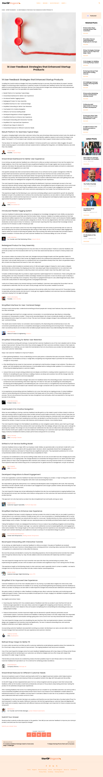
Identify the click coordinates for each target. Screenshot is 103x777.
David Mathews (11, 665)
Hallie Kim (85, 186)
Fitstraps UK (22, 666)
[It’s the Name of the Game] (91, 226)
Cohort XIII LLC (36, 239)
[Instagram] (49, 766)
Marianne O (10, 709)
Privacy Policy (43, 772)
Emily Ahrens (86, 212)
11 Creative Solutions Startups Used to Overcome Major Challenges (18, 744)
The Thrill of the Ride (90, 184)
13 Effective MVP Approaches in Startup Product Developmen (90, 106)
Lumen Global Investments (37, 711)
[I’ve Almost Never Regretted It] (91, 199)
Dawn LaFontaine (12, 297)
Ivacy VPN (32, 574)
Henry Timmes (11, 435)
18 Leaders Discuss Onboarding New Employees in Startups (90, 40)
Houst (18, 403)
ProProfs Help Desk (30, 505)
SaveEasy (50, 772)
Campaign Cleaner (16, 437)
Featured (93, 16)
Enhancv (28, 333)
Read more (85, 33)
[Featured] (88, 15)
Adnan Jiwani (11, 572)
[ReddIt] (44, 734)
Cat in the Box (17, 299)
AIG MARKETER (15, 204)
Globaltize (13, 468)
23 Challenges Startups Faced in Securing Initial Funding (90, 83)
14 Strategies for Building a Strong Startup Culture (91, 62)
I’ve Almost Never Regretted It (89, 209)
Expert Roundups (11, 10)
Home (3, 10)
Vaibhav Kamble (12, 634)
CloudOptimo (14, 636)
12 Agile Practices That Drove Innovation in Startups (90, 128)
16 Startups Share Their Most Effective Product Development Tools (90, 117)
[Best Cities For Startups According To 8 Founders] (91, 148)
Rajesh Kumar (11, 503)
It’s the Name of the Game (90, 235)
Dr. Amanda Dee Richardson (15, 534)
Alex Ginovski (11, 331)
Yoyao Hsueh (11, 151)
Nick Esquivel (11, 466)
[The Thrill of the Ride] (91, 174)
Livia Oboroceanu (12, 401)
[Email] (49, 734)
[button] (99, 3)
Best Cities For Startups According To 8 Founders (91, 158)
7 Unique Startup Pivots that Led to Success (60, 744)
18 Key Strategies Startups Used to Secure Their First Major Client (91, 51)
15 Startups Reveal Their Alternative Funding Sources (90, 72)
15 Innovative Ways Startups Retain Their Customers (89, 29)
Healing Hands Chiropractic (31, 535)
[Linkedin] (39, 734)
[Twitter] (34, 734)
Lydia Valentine (11, 237)
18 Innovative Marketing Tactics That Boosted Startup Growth (90, 94)
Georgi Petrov (11, 203)
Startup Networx (59, 772)
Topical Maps (17, 152)
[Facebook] (29, 734)
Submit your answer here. (9, 726)
